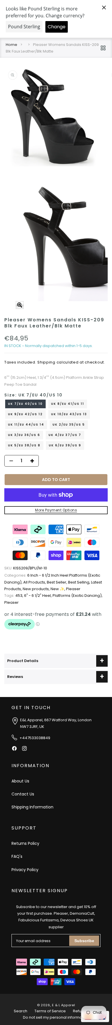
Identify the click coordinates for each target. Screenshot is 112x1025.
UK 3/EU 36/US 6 (24, 435)
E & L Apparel (63, 1005)
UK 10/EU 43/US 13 (69, 414)
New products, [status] (37, 589)
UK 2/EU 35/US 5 (69, 424)
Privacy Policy (24, 870)
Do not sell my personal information (56, 1017)
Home (11, 44)
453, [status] (14, 595)
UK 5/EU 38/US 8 (24, 445)
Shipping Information (32, 807)
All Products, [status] (35, 582)
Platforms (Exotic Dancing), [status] (78, 595)
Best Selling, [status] (79, 582)
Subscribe (84, 940)
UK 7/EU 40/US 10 (25, 404)
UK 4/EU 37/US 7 (65, 435)
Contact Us (22, 794)
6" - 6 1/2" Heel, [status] (38, 595)
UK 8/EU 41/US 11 (67, 404)
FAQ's (16, 856)
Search (20, 1011)
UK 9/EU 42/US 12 (25, 414)
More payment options (56, 510)
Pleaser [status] (73, 589)
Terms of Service (50, 1011)
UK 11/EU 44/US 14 (26, 424)
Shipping (46, 362)
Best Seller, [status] (57, 582)
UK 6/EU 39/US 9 (65, 445)
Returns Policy (25, 843)
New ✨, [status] (58, 589)
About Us (20, 781)
